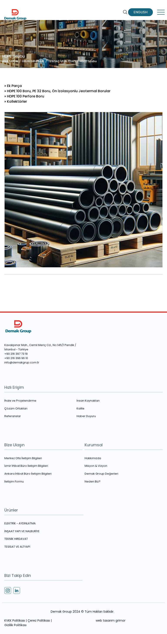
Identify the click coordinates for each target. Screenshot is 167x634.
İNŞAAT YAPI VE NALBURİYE (22, 531)
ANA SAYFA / (12, 61)
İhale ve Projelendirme (20, 400)
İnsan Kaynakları (88, 400)
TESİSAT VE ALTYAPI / (64, 61)
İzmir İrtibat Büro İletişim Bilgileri (26, 466)
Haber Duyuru (86, 416)
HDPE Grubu (88, 61)
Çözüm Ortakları (15, 408)
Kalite (80, 408)
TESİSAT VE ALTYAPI (17, 547)
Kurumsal (94, 445)
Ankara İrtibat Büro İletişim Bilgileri (28, 474)
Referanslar (12, 416)
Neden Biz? (92, 481)
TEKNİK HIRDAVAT (16, 539)
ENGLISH (140, 12)
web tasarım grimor (110, 620)
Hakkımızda (93, 458)
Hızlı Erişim (14, 387)
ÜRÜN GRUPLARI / (35, 61)
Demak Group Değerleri (101, 474)
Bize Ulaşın (14, 445)
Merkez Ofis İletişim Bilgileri (23, 458)
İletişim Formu (14, 481)
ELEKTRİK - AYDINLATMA (20, 523)
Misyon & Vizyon (96, 466)
